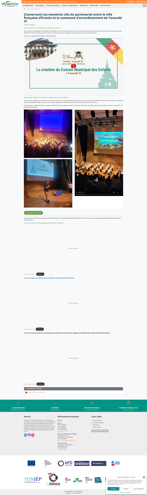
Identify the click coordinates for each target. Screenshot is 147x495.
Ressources (83, 5)
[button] (144, 477)
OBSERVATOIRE (94, 5)
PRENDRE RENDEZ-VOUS (100, 430)
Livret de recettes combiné (30, 384)
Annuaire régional (97, 420)
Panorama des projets (98, 422)
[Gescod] (10, 3)
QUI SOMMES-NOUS (28, 5)
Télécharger (40, 274)
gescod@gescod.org (63, 431)
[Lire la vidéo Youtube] (73, 66)
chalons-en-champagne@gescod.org (67, 440)
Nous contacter (105, 5)
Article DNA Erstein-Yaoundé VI (36, 392)
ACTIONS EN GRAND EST (52, 5)
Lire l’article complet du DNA (33, 212)
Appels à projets (97, 427)
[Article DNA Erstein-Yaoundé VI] (26, 392)
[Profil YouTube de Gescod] (32, 435)
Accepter (113, 488)
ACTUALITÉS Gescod (33, 9)
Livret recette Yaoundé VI (29, 274)
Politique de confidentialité (125, 492)
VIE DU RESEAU (39, 5)
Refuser (126, 488)
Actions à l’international (69, 5)
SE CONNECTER (141, 1)
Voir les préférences (139, 488)
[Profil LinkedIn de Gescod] (25, 435)
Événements (96, 425)
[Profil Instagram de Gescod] (29, 435)
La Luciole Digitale (76, 493)
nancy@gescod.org (62, 449)
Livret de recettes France (29, 329)
